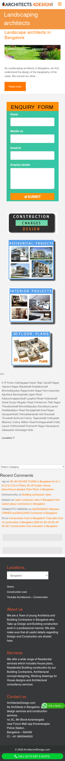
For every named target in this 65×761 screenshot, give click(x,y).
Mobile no (16, 131)
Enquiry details (20, 164)
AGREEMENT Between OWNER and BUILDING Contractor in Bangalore (30, 511)
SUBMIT (34, 196)
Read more (15, 86)
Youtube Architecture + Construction (27, 597)
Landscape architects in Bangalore (28, 34)
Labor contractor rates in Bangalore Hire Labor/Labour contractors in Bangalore (31, 501)
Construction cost (17, 592)
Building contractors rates (36, 494)
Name (14, 114)
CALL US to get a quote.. (34, 756)
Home (10, 586)
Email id (15, 147)
